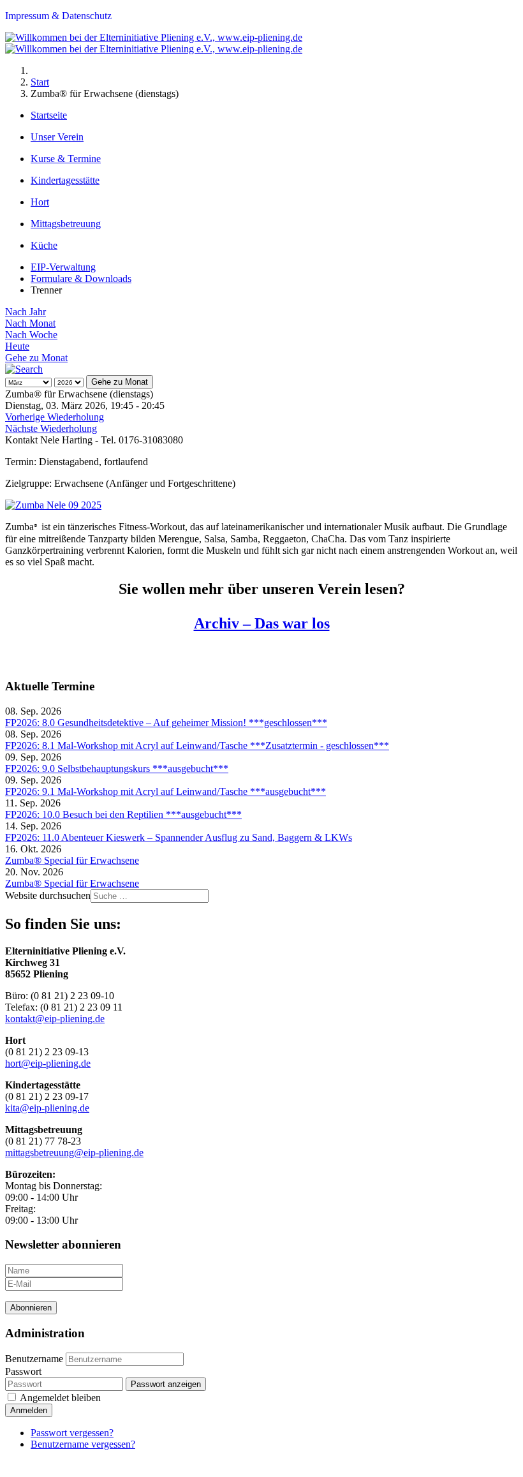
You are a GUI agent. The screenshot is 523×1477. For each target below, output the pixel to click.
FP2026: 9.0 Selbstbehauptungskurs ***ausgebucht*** (116, 768)
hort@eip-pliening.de (48, 1063)
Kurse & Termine (66, 158)
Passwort (23, 1371)
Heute (17, 346)
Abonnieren (31, 1307)
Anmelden (28, 1410)
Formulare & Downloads (81, 278)
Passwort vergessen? (72, 1432)
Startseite (49, 115)
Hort (40, 202)
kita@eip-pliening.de (47, 1107)
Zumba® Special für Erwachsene (72, 860)
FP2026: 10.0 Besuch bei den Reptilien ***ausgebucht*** (123, 814)
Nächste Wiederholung (51, 428)
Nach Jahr (25, 311)
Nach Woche (31, 334)
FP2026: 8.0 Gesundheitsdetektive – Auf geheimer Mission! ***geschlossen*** (166, 722)
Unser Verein (57, 136)
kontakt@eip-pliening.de (55, 1018)
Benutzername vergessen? (83, 1444)
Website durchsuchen (48, 895)
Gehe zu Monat (36, 357)
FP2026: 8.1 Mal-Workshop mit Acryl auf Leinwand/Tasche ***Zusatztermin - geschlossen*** (197, 745)
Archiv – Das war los (262, 623)
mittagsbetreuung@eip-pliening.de (74, 1152)
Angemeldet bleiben (60, 1397)
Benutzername (34, 1358)
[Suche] (24, 369)
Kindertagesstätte (65, 180)
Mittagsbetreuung (66, 223)
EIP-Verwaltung (63, 267)
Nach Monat (30, 323)
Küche (44, 245)
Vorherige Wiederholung (54, 417)
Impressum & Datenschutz (58, 15)
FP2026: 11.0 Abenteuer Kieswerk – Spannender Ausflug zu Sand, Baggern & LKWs (178, 837)
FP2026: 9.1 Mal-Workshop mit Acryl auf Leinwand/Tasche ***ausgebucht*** (165, 791)
